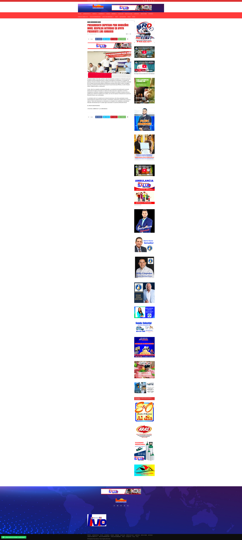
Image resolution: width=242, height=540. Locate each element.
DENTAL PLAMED (144, 13)
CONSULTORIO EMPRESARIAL (107, 16)
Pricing (129, 16)
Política (91, 20)
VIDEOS (116, 16)
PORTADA (79, 13)
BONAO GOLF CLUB (128, 13)
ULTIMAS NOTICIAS (86, 13)
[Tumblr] (152, 1)
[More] (127, 39)
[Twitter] (154, 1)
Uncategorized (123, 16)
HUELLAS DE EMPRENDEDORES (95, 16)
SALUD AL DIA (120, 13)
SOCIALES (108, 13)
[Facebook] (145, 1)
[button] (143, 0)
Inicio (88, 20)
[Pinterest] (149, 1)
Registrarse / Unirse (101, 0)
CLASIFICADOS (136, 13)
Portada (99, 22)
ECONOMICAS (101, 13)
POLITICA (94, 13)
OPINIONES (114, 13)
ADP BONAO (150, 13)
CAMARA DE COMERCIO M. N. (83, 16)
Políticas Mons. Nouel (94, 22)
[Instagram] (147, 1)
